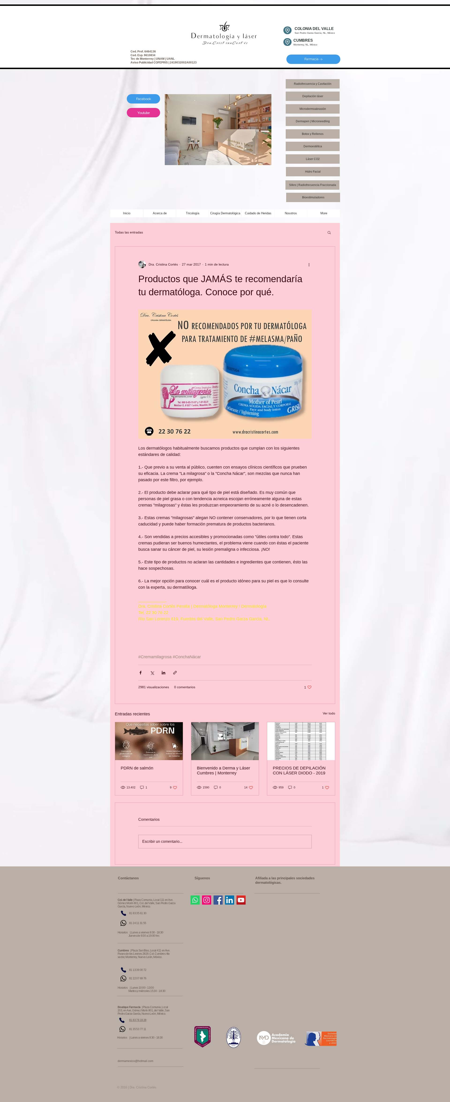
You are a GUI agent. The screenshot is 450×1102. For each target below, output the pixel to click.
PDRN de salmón (137, 768)
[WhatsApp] (123, 923)
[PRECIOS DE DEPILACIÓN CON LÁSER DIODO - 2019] (301, 741)
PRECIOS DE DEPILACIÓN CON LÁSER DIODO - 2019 (299, 770)
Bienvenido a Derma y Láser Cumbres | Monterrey (223, 770)
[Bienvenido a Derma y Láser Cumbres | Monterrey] (225, 741)
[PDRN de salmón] (149, 741)
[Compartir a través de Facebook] (140, 672)
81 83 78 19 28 (137, 1020)
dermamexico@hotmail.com (135, 1061)
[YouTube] (241, 900)
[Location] (287, 30)
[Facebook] (218, 900)
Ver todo (329, 713)
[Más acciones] (309, 264)
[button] (329, 232)
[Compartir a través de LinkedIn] (163, 672)
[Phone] (123, 913)
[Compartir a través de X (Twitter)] (152, 672)
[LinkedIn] (229, 900)
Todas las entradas (129, 232)
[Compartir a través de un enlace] (175, 672)
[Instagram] (206, 900)
